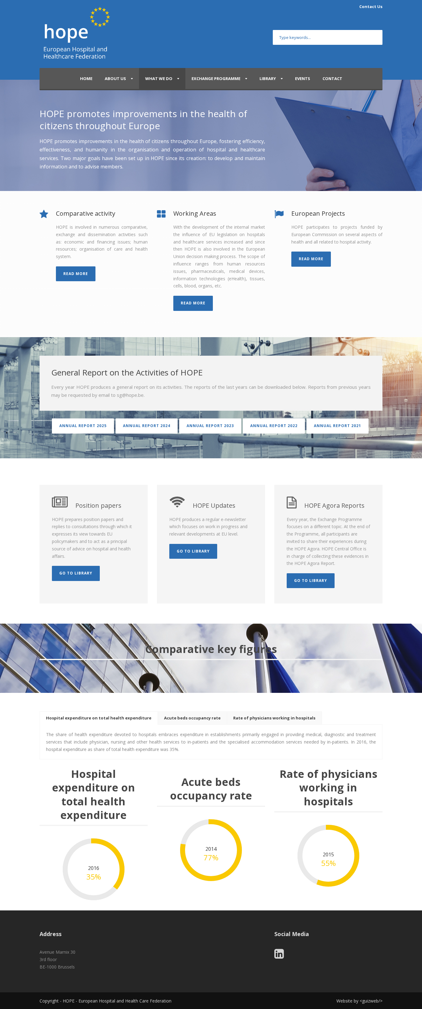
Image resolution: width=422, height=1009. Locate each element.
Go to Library (75, 573)
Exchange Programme (216, 78)
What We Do (158, 78)
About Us (115, 78)
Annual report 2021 (337, 425)
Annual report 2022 (274, 425)
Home (86, 78)
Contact (332, 78)
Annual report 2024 (146, 425)
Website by (348, 1001)
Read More (75, 273)
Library (268, 78)
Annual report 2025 (83, 425)
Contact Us (370, 6)
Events (302, 78)
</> (371, 1001)
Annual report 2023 (210, 425)
